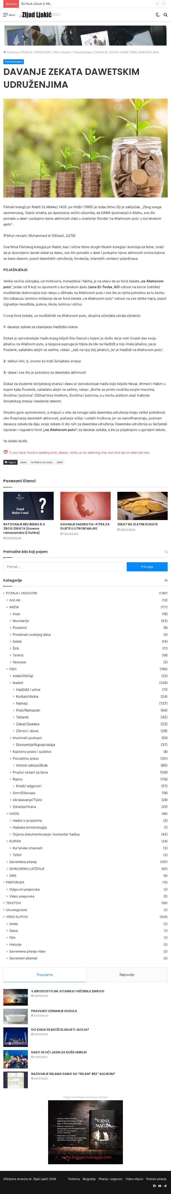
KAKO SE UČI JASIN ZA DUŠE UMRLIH (59, 1052)
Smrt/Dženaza (24, 793)
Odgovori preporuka (24, 889)
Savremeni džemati (23, 958)
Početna (12, 52)
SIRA (12, 875)
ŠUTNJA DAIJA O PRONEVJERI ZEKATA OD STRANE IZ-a (59, 4)
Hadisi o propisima (27, 820)
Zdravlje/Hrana (24, 807)
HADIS (14, 813)
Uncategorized (16, 910)
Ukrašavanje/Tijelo (27, 800)
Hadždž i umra (28, 690)
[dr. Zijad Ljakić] (39, 14)
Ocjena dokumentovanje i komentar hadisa (46, 834)
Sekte (17, 641)
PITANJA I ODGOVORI (35, 52)
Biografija (89, 1179)
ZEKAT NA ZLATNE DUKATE (137, 524)
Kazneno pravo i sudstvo (32, 751)
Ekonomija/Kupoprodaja (35, 745)
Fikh (12, 937)
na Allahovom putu (41, 462)
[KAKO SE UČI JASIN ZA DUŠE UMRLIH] (15, 1059)
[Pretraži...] (165, 16)
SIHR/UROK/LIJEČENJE (27, 869)
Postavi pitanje (156, 1179)
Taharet (22, 717)
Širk (16, 648)
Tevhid (18, 655)
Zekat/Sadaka (82, 52)
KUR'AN (15, 841)
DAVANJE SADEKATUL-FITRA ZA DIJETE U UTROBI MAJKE (85, 526)
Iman (16, 614)
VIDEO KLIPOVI (17, 917)
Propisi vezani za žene (30, 772)
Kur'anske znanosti (27, 848)
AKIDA (14, 607)
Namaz (22, 703)
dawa (23, 462)
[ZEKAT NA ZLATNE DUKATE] (142, 506)
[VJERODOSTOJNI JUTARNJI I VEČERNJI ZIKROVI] (15, 997)
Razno (17, 779)
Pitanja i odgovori (110, 1179)
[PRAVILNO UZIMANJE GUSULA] (15, 1016)
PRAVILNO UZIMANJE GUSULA (54, 1011)
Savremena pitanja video (27, 951)
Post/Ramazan (28, 710)
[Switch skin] (157, 16)
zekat (60, 462)
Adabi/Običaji (23, 676)
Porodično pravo (26, 758)
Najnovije (127, 975)
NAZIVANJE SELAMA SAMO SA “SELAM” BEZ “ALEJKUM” (73, 1074)
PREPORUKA (15, 882)
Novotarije (21, 621)
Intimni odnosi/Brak (32, 765)
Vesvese (19, 662)
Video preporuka (21, 896)
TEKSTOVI (13, 903)
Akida (13, 924)
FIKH (56, 52)
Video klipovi (134, 1179)
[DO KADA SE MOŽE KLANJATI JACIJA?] (15, 1037)
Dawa (13, 931)
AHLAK (14, 600)
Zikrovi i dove (27, 731)
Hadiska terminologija (30, 827)
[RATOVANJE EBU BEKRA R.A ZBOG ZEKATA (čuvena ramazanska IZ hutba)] (28, 506)
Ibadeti (66, 52)
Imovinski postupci (27, 738)
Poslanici (20, 628)
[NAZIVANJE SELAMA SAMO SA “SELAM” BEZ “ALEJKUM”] (15, 1080)
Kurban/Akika (27, 696)
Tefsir (17, 855)
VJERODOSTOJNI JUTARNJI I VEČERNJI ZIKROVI (67, 991)
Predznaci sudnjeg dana (32, 634)
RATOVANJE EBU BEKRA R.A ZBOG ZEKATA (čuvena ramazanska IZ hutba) (24, 528)
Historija (15, 944)
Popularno (45, 975)
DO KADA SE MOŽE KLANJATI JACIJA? (60, 1029)
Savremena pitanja (23, 862)
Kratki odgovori (28, 786)
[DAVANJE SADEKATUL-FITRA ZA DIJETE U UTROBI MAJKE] (85, 506)
